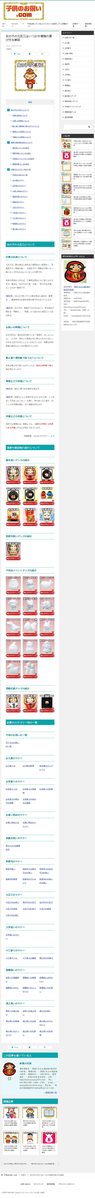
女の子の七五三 (46, 902)
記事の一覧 (76, 25)
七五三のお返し (12, 915)
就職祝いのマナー (19, 224)
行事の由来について (20, 115)
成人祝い (68, 91)
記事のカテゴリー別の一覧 (21, 169)
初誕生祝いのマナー (20, 196)
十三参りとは (11, 958)
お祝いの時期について (21, 121)
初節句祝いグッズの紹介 (22, 153)
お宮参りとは (11, 789)
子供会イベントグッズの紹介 (23, 159)
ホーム (4, 25)
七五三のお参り (29, 909)
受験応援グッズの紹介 (21, 164)
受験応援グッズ (70, 112)
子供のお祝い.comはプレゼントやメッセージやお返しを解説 (83, 143)
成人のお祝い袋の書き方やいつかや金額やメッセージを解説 (83, 232)
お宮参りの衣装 (46, 789)
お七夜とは (10, 766)
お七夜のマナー (18, 180)
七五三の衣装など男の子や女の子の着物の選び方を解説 (10, 1148)
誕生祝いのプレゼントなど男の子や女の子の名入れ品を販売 (83, 188)
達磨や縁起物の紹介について (21, 142)
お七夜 (67, 43)
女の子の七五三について (20, 110)
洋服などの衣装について (22, 137)
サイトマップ (38, 1184)
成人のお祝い (45, 1011)
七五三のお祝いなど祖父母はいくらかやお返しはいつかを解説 (48, 1124)
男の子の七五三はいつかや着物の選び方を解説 (29, 1123)
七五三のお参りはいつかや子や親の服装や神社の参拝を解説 (10, 1123)
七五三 (9, 49)
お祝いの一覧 (69, 37)
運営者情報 (88, 25)
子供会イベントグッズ (73, 106)
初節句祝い (10, 869)
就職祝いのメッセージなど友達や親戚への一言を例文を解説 (83, 177)
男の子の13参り (46, 958)
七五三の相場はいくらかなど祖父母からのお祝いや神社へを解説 (48, 1149)
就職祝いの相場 (29, 978)
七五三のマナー (18, 207)
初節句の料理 (11, 879)
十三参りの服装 (29, 958)
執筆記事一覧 (51, 1092)
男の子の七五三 (29, 902)
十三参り (68, 80)
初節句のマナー (18, 202)
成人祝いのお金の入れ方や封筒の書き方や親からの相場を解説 (83, 154)
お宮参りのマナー (19, 186)
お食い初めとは (12, 822)
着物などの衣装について (22, 132)
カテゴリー (15, 25)
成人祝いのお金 (29, 1021)
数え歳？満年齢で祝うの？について (26, 126)
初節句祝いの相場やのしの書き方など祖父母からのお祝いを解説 (83, 244)
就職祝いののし (12, 988)
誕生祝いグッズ (70, 96)
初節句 (67, 64)
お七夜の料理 (28, 766)
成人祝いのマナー (19, 229)
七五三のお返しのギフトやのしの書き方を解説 (29, 1148)
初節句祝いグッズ (71, 101)
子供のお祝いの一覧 (20, 175)
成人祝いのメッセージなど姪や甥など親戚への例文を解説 (83, 164)
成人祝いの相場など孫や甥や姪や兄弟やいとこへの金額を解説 (83, 221)
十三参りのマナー (19, 218)
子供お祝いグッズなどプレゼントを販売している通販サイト (47, 25)
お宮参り (68, 48)
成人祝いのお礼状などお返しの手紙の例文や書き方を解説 (83, 198)
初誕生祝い (69, 59)
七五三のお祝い (12, 902)
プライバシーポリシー (66, 1184)
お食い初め (69, 53)
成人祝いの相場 (12, 1021)
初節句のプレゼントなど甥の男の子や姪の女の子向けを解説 (83, 210)
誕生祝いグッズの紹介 (21, 148)
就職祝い (68, 85)
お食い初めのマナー (20, 191)
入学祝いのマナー (19, 213)
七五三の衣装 (11, 909)
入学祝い (68, 75)
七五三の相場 (45, 909)
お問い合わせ (25, 1184)
